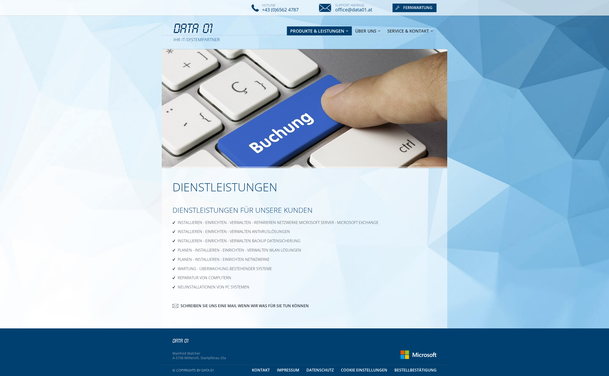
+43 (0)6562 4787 (280, 9)
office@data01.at (353, 9)
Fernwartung (417, 7)
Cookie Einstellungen (364, 370)
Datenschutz (320, 370)
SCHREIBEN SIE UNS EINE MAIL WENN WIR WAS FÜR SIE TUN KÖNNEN (245, 305)
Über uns (365, 31)
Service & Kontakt (408, 31)
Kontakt (261, 370)
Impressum (288, 370)
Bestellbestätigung (415, 370)
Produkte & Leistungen (317, 31)
